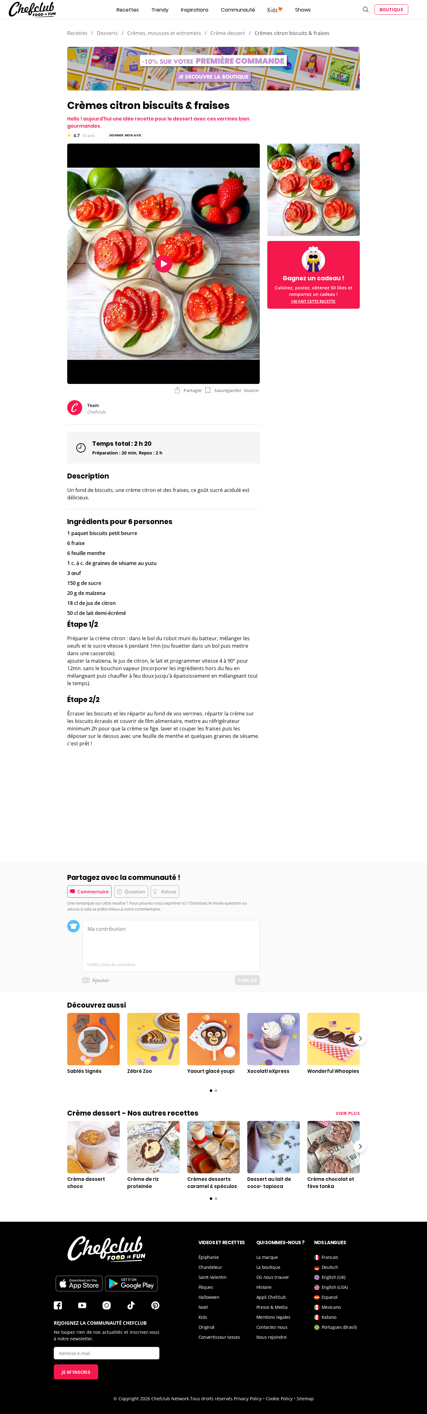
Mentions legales (273, 1317)
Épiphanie (208, 1257)
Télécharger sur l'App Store (79, 1283)
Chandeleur (210, 1267)
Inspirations (194, 9)
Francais (330, 1257)
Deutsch (330, 1267)
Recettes (128, 9)
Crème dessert (227, 33)
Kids (202, 1317)
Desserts (107, 33)
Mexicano (331, 1307)
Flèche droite (360, 1038)
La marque (267, 1257)
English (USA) (335, 1287)
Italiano (329, 1317)
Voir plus (348, 1113)
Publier (247, 980)
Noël (203, 1307)
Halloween (208, 1297)
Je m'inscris (76, 1372)
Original (206, 1327)
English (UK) (333, 1277)
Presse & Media (272, 1307)
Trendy (159, 9)
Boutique (391, 9)
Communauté (238, 9)
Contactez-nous (272, 1327)
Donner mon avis (125, 135)
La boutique (268, 1267)
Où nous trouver (272, 1277)
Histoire (264, 1287)
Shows (303, 9)
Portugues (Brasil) (339, 1327)
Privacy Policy (248, 1399)
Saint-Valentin (212, 1277)
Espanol (330, 1297)
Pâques (205, 1287)
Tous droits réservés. (212, 1399)
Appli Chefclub (271, 1297)
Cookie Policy (279, 1399)
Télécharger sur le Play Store (131, 1283)
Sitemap (305, 1399)
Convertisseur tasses (219, 1337)
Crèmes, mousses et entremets (164, 33)
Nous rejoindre (271, 1337)
